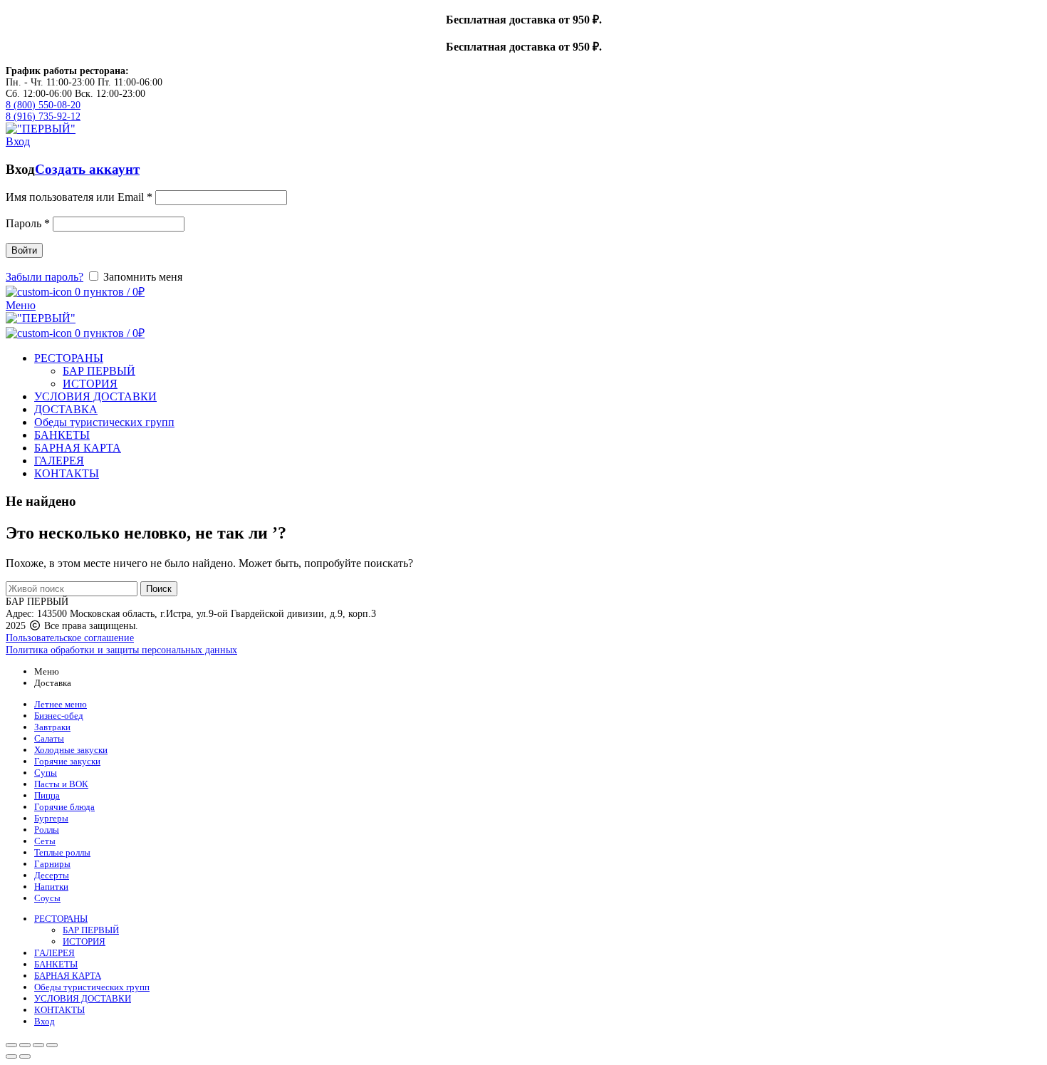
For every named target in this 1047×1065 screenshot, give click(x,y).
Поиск (159, 588)
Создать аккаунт (87, 169)
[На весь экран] (38, 1045)
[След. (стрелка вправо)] (25, 1056)
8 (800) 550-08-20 (43, 105)
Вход (44, 1021)
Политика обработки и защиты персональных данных (121, 650)
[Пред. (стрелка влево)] (11, 1056)
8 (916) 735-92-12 (43, 116)
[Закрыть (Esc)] (11, 1045)
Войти (24, 250)
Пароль (28, 223)
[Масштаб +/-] (52, 1045)
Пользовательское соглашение (70, 638)
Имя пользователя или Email (79, 197)
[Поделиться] (25, 1045)
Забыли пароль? (44, 277)
